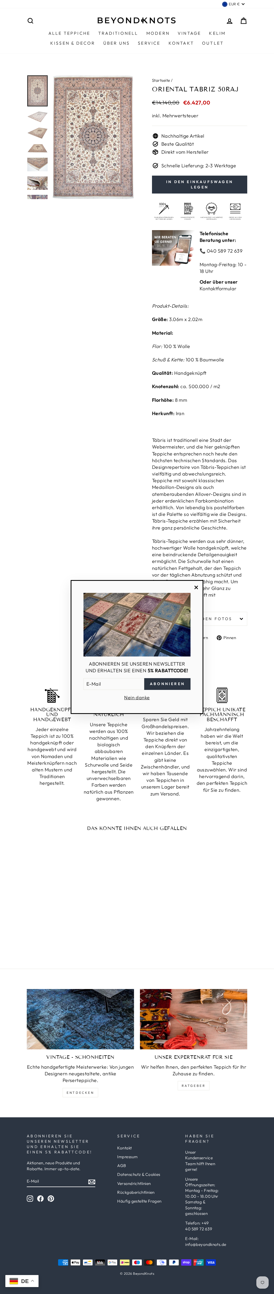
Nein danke (137, 697)
